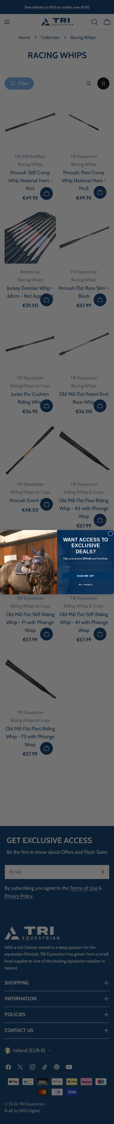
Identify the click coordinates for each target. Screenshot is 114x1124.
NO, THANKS (85, 584)
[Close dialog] (110, 533)
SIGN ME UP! (85, 575)
